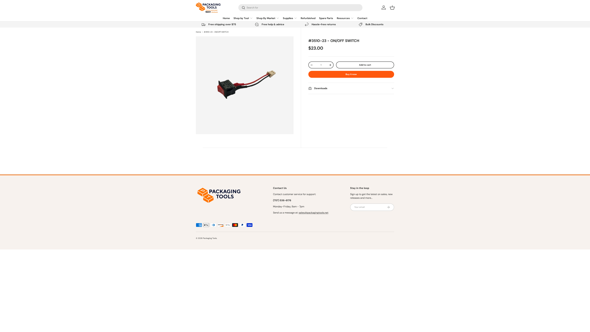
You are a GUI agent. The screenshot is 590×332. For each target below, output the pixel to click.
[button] (392, 7)
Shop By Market (265, 18)
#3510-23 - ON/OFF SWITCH (216, 32)
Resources (343, 18)
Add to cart (365, 64)
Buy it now (351, 74)
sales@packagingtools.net (313, 212)
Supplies (288, 18)
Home (226, 18)
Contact (362, 18)
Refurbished (308, 18)
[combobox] (300, 7)
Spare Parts (326, 18)
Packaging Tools (210, 238)
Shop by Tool (241, 18)
